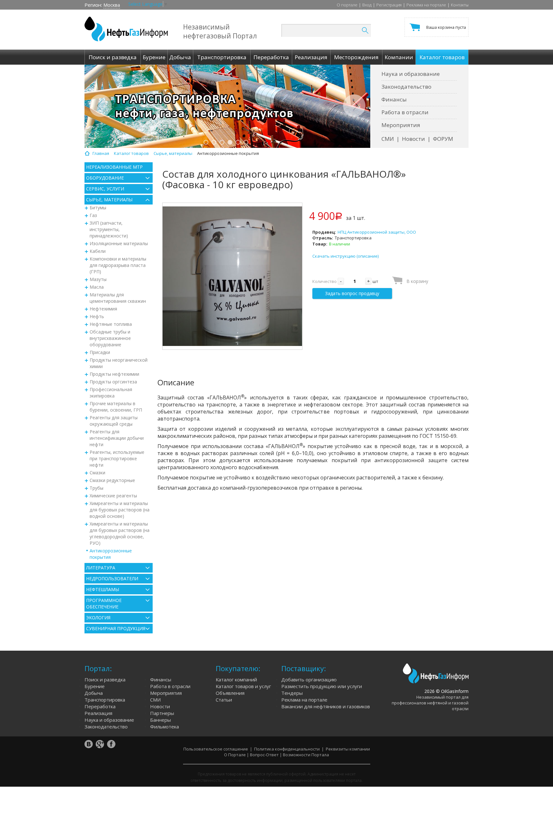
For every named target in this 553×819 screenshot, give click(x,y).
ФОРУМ (443, 138)
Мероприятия (400, 125)
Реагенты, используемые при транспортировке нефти (117, 458)
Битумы (98, 208)
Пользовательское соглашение (215, 749)
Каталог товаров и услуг (243, 686)
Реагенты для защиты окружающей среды (114, 420)
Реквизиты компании (348, 749)
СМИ (387, 138)
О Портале (235, 755)
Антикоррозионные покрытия (111, 554)
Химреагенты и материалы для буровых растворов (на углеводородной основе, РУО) (119, 533)
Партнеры (162, 713)
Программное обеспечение (104, 603)
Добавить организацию (309, 679)
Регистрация (389, 5)
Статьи (224, 699)
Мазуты (98, 279)
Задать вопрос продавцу (352, 293)
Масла (97, 287)
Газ (93, 215)
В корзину (417, 281)
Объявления (230, 693)
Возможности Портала (306, 755)
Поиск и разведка (104, 679)
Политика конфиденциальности (287, 749)
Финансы (394, 99)
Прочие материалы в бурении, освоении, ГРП (116, 406)
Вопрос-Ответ (264, 755)
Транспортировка (104, 699)
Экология (98, 617)
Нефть (97, 316)
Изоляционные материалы (119, 243)
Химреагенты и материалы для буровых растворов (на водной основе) (119, 509)
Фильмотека (164, 726)
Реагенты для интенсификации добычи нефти (117, 438)
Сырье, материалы (109, 200)
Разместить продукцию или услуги (321, 686)
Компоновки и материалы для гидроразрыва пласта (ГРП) (118, 265)
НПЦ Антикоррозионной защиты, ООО (377, 232)
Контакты (460, 5)
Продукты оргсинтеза (113, 382)
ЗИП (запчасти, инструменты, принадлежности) (109, 229)
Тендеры (292, 693)
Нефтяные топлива (111, 324)
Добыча (93, 693)
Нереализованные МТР (114, 167)
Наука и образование (410, 73)
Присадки (100, 352)
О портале (347, 5)
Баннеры (160, 720)
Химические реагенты (113, 496)
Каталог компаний (236, 679)
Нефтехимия (103, 309)
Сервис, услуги (105, 189)
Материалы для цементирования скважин (118, 298)
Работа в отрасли (405, 112)
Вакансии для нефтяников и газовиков (325, 706)
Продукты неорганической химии (119, 363)
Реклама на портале (426, 5)
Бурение (94, 686)
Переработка (100, 706)
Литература (100, 568)
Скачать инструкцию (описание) (345, 256)
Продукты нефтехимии (114, 374)
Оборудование (105, 178)
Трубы (96, 488)
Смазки (97, 473)
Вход (367, 5)
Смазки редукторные (112, 480)
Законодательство (406, 86)
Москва (111, 5)
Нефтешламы (102, 589)
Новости (413, 138)
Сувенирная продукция (115, 628)
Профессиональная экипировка (111, 392)
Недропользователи (112, 578)
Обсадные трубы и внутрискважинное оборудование (110, 338)
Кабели (98, 251)
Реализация (98, 713)
